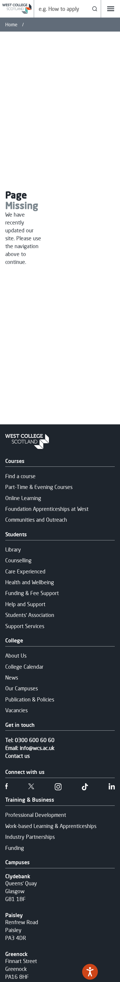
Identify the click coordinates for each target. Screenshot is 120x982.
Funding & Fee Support (32, 593)
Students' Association (29, 615)
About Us (16, 655)
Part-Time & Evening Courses (39, 487)
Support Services (24, 626)
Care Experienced (25, 571)
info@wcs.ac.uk (37, 748)
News (11, 677)
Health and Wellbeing (29, 582)
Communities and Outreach (36, 519)
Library (13, 549)
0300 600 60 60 (34, 740)
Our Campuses (21, 688)
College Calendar (24, 666)
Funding (14, 848)
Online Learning (23, 498)
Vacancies (16, 710)
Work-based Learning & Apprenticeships (50, 826)
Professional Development (35, 815)
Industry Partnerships (30, 837)
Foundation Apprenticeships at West (47, 509)
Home (11, 24)
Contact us (17, 756)
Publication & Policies (29, 699)
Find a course (20, 476)
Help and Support (25, 604)
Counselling (18, 560)
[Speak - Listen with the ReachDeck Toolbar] (90, 972)
